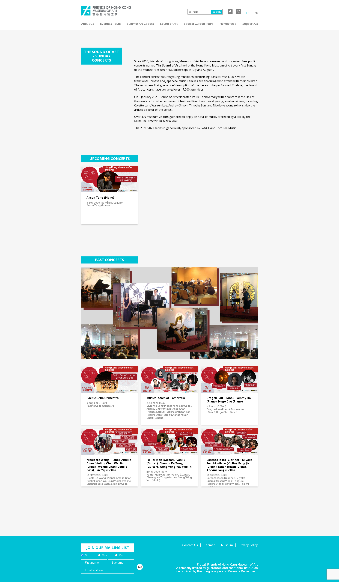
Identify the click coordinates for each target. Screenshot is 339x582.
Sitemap (209, 545)
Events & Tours (110, 23)
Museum (227, 545)
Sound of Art (169, 23)
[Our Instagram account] (238, 11)
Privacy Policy (248, 545)
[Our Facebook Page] (230, 11)
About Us (87, 23)
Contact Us (190, 545)
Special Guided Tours (198, 23)
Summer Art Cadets (140, 23)
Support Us (250, 23)
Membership (227, 23)
